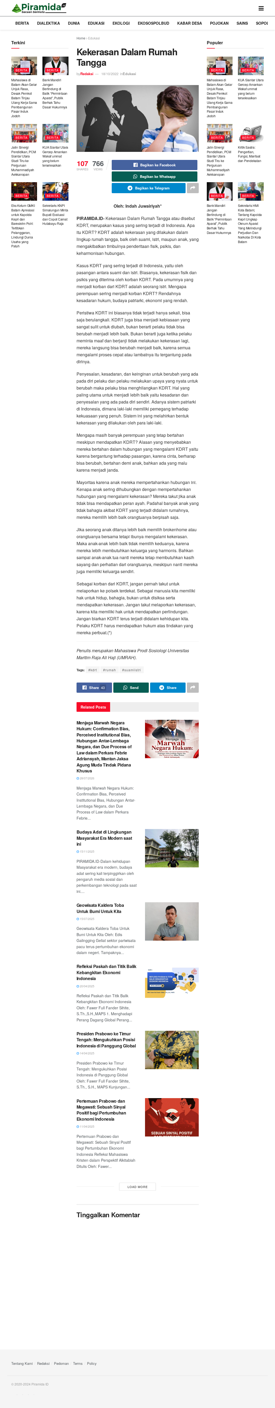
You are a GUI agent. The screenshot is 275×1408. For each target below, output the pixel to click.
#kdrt (92, 670)
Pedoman (61, 1363)
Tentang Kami (22, 1363)
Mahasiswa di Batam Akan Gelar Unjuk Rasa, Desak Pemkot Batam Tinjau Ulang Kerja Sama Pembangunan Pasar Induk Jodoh (24, 98)
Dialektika (48, 23)
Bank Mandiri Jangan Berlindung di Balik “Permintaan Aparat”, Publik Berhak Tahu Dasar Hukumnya (54, 93)
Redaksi (86, 73)
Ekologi (121, 23)
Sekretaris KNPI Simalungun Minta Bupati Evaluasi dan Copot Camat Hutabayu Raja (55, 214)
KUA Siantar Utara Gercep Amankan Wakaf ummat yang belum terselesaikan (55, 156)
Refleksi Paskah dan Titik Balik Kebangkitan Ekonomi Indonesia (106, 972)
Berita (22, 23)
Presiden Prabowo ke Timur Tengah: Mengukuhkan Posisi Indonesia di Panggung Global (106, 1040)
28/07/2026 (86, 778)
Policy (92, 1363)
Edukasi (96, 23)
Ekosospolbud (153, 23)
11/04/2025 (86, 1126)
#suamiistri (131, 670)
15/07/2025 (86, 918)
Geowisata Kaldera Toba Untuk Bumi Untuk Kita (100, 908)
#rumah (109, 670)
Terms (78, 1363)
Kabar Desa (189, 23)
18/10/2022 (109, 73)
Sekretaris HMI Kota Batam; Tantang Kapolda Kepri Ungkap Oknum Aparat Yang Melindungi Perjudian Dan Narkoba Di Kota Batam (250, 223)
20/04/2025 (86, 986)
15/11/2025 (86, 851)
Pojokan (219, 23)
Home (81, 38)
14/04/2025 (86, 1053)
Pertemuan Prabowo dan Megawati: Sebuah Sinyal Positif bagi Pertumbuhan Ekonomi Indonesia (101, 1110)
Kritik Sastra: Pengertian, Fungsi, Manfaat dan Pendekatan (249, 154)
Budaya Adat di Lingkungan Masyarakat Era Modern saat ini (104, 838)
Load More (138, 1187)
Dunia (74, 23)
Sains (242, 23)
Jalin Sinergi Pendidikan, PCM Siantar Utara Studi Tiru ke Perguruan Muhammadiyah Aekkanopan (23, 161)
